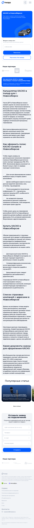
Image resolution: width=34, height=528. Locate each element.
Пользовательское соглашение (10, 490)
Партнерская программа (8, 495)
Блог (3, 503)
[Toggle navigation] (30, 2)
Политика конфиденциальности (10, 493)
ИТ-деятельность (6, 498)
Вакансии (4, 500)
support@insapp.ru (10, 511)
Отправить (17, 450)
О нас (3, 505)
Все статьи (17, 406)
